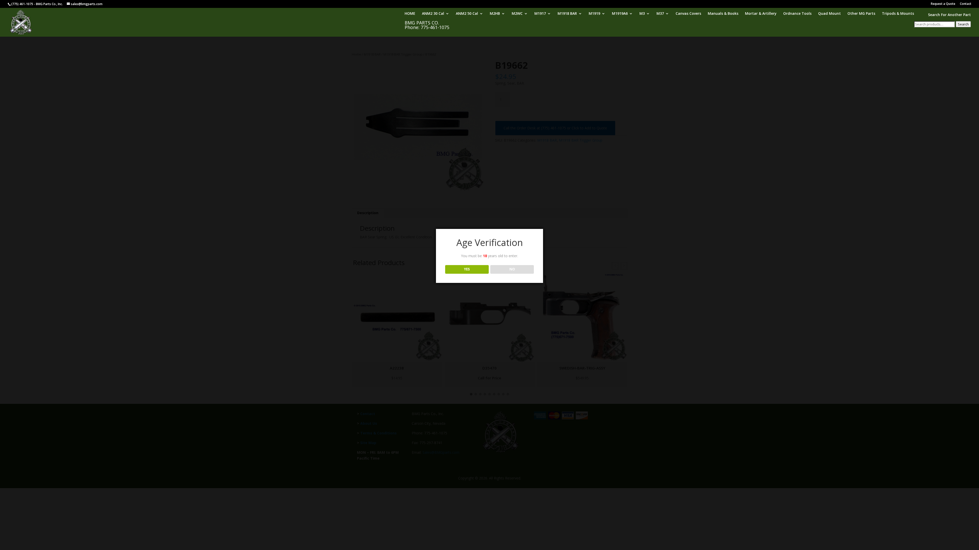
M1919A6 (620, 14)
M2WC (517, 14)
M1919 (594, 14)
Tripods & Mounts (898, 14)
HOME (410, 14)
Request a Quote (943, 4)
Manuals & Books (723, 14)
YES (467, 269)
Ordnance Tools (797, 14)
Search (963, 24)
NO (512, 269)
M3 (642, 14)
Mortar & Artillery (761, 14)
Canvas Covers (688, 14)
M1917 (540, 14)
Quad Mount (829, 14)
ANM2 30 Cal (433, 14)
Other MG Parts (861, 14)
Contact (965, 4)
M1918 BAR (567, 14)
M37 (660, 14)
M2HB (495, 14)
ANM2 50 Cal (467, 14)
